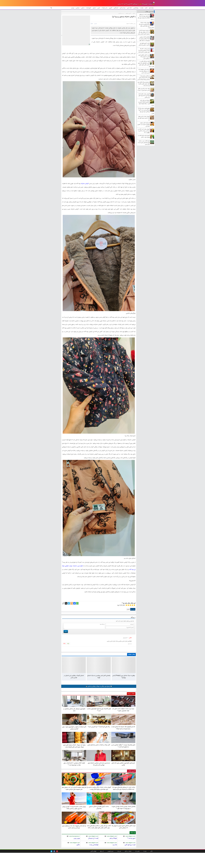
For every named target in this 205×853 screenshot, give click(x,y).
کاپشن (128, 609)
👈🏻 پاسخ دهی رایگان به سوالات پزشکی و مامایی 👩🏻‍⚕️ (99, 686)
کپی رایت (119, 851)
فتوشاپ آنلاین (93, 851)
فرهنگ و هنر (113, 838)
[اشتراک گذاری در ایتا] (71, 603)
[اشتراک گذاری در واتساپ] (77, 603)
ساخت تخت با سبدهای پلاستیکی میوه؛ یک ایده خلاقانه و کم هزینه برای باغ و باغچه (123, 788)
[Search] (51, 7)
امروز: (153, 4)
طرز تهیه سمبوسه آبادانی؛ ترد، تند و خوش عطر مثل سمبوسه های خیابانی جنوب (74, 788)
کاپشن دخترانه (85, 184)
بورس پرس (77, 838)
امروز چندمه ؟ (131, 838)
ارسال (66, 631)
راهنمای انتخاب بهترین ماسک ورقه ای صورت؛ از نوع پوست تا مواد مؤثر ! (123, 807)
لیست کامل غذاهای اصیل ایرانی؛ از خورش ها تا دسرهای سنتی (123, 827)
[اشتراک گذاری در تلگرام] (69, 603)
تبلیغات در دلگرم (128, 851)
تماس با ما (137, 851)
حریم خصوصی (110, 851)
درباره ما (145, 851)
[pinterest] (57, 851)
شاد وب (114, 845)
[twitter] (51, 851)
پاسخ (129, 644)
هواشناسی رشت (93, 845)
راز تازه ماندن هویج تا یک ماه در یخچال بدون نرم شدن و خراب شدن (74, 827)
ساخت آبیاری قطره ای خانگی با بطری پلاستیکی (99, 807)
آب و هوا (102, 851)
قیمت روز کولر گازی (130, 845)
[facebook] (54, 851)
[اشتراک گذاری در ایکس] (66, 603)
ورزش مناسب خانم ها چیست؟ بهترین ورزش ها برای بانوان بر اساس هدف (74, 808)
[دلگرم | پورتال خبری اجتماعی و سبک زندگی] (153, 3)
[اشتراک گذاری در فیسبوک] (74, 603)
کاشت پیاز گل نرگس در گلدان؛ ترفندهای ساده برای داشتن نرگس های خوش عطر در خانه (99, 827)
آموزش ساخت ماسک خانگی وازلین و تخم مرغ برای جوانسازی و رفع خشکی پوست (99, 788)
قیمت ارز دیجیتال (93, 838)
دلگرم (78, 845)
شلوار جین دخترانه (78, 566)
